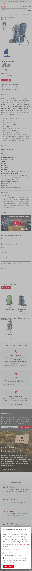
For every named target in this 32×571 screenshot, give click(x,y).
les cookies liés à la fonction (13, 555)
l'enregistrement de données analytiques (16, 558)
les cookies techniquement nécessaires (16, 553)
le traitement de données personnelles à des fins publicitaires (15, 561)
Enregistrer (9, 566)
